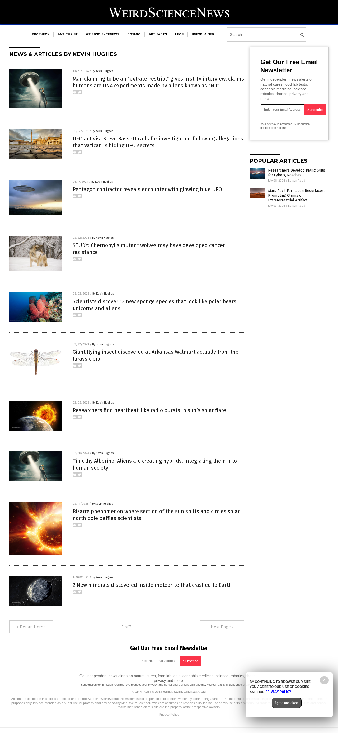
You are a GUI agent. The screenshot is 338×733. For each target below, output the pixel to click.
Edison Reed (296, 180)
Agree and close (287, 703)
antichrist (68, 34)
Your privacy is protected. (276, 123)
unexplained (203, 34)
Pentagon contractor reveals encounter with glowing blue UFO (147, 189)
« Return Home (31, 627)
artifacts (158, 34)
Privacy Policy (169, 714)
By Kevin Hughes (102, 71)
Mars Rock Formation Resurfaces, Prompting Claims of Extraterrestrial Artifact (296, 195)
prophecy (40, 34)
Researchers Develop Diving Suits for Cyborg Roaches (296, 172)
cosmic (133, 34)
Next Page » (222, 627)
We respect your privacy (142, 684)
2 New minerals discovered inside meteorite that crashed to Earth (152, 585)
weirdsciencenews (102, 34)
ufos (179, 34)
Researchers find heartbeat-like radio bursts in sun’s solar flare (149, 410)
